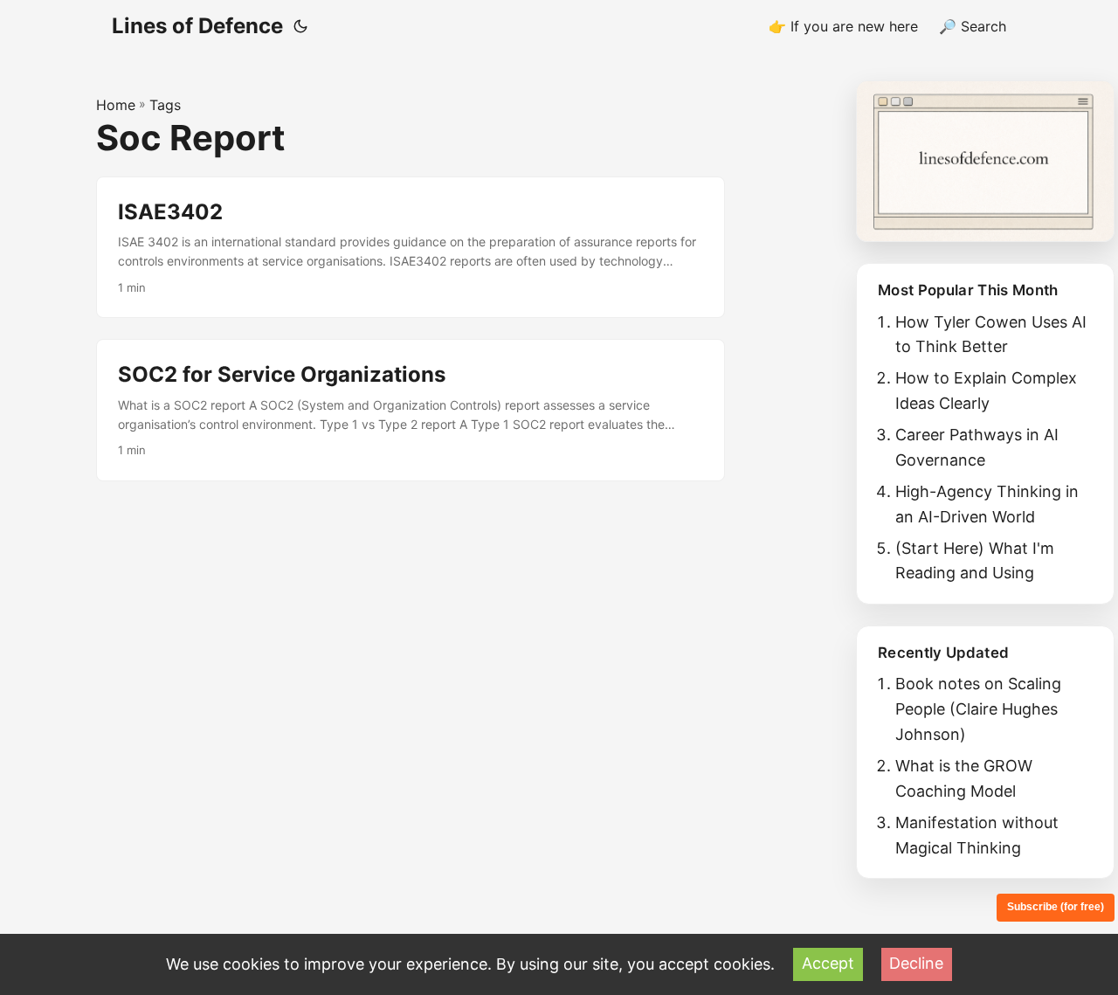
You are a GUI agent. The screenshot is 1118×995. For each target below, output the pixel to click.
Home (115, 105)
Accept (828, 963)
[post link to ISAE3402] (410, 247)
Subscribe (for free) (1055, 907)
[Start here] (985, 161)
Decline (916, 963)
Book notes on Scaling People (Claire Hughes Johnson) (978, 708)
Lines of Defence (197, 25)
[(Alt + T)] (300, 26)
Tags (165, 105)
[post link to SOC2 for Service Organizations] (410, 410)
